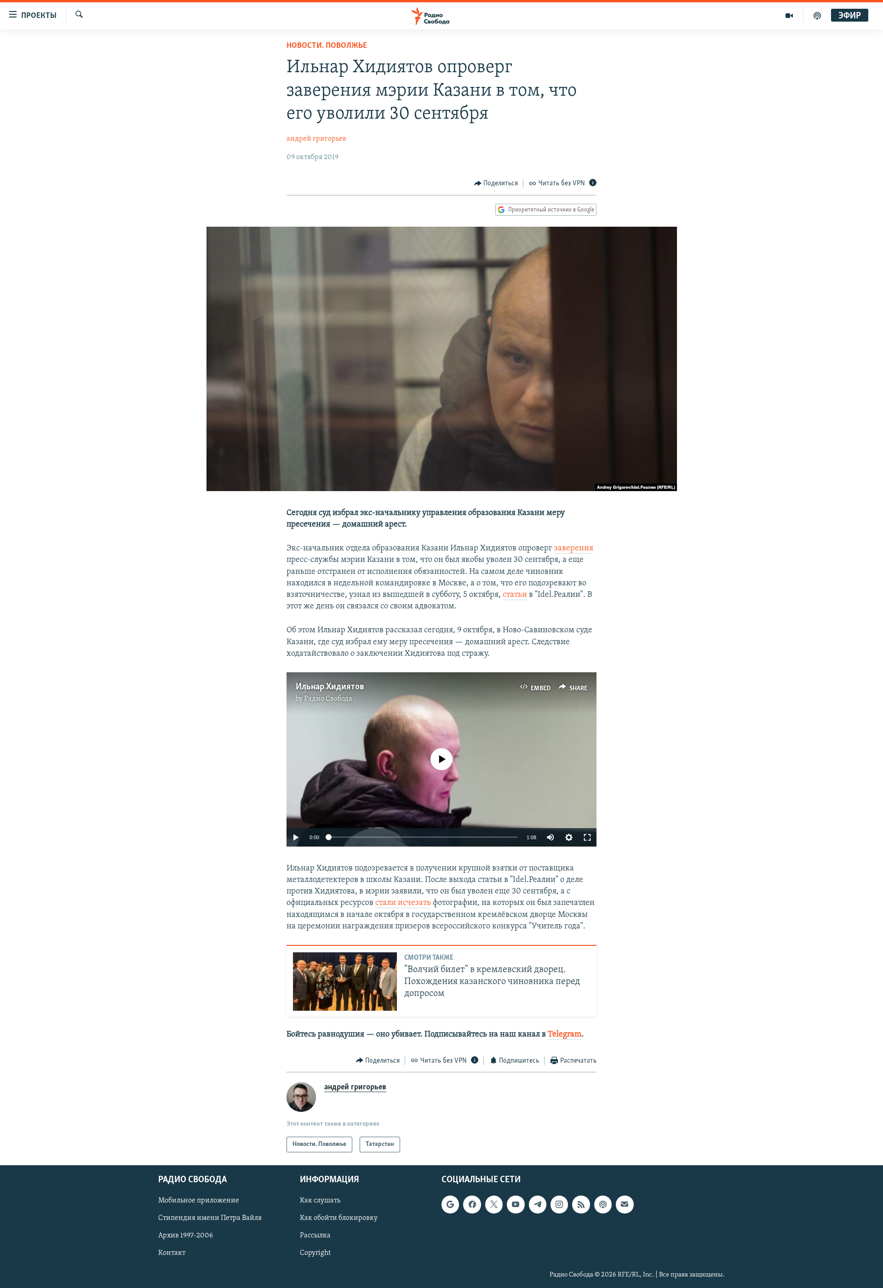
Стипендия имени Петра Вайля (210, 1218)
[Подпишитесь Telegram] (537, 1204)
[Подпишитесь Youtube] (515, 1204)
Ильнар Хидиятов (330, 687)
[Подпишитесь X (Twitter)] (494, 1204)
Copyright (315, 1253)
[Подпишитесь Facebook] (472, 1204)
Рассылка (315, 1235)
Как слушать (320, 1200)
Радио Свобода (328, 699)
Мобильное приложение (198, 1200)
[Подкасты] (603, 1204)
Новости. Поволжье (327, 46)
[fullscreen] (587, 837)
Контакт (171, 1253)
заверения (573, 548)
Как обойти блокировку (339, 1218)
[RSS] (581, 1204)
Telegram (564, 1034)
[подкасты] (817, 16)
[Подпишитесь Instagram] (559, 1204)
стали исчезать (403, 903)
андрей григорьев (316, 139)
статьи (515, 595)
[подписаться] (624, 1204)
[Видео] (789, 16)
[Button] (496, 183)
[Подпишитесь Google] (450, 1204)
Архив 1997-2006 (185, 1235)
